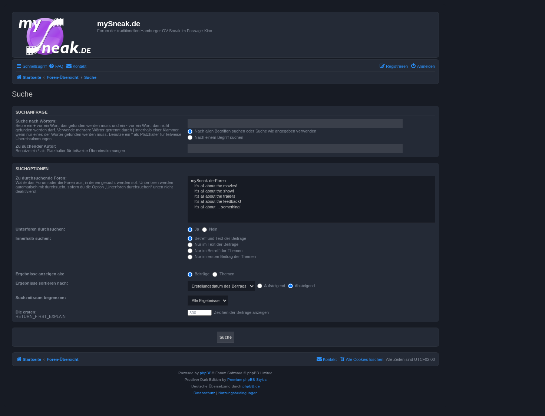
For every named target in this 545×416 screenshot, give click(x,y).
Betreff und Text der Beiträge (220, 238)
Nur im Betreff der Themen (218, 250)
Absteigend (304, 286)
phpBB (206, 373)
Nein (212, 229)
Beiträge (201, 274)
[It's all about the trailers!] (311, 196)
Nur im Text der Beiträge (216, 244)
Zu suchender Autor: (36, 146)
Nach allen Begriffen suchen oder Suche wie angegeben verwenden (255, 131)
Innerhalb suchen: (33, 238)
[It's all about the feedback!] (311, 201)
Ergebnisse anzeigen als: (40, 274)
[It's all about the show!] (311, 191)
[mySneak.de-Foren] (311, 181)
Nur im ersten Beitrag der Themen (225, 256)
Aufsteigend (274, 286)
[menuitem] (56, 66)
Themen (226, 274)
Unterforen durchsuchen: (40, 229)
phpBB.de (251, 386)
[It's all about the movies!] (311, 186)
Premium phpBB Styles (247, 380)
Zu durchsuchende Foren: (41, 178)
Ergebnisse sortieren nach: (42, 283)
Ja (196, 229)
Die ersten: (26, 312)
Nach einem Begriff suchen (218, 137)
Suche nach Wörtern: (36, 121)
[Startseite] (55, 35)
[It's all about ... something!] (311, 207)
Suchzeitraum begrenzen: (41, 297)
